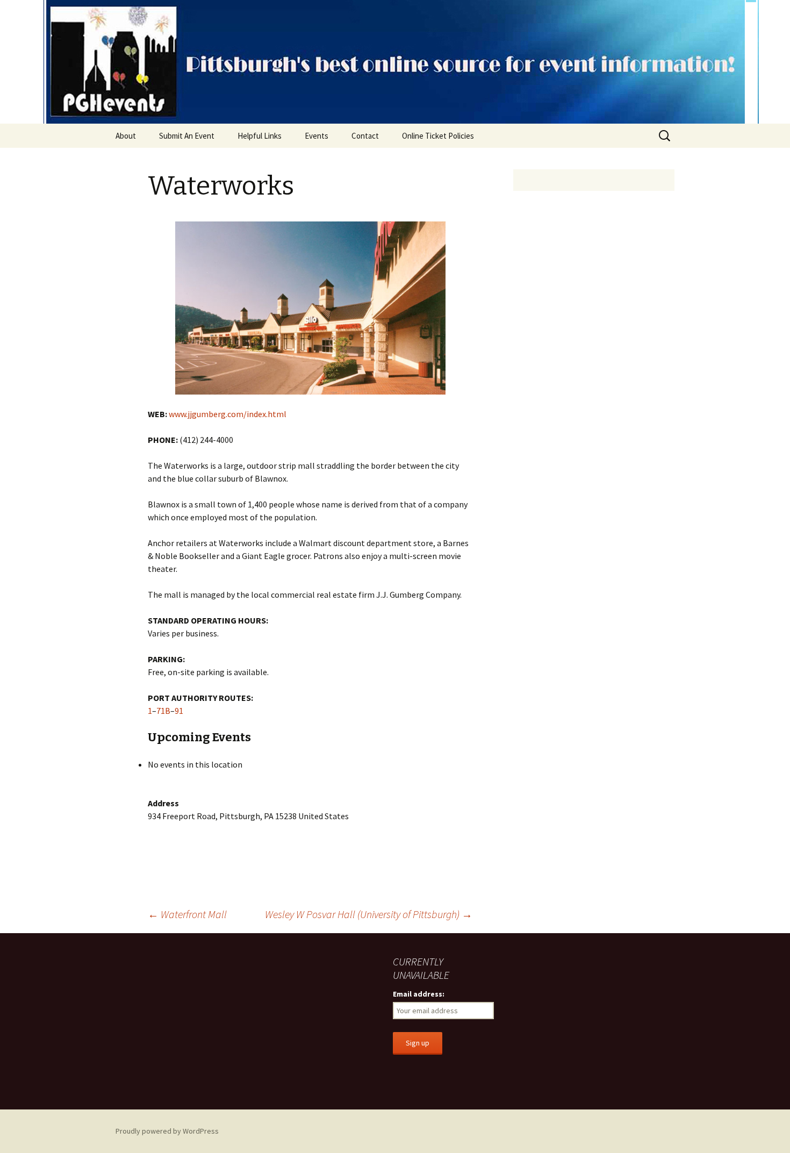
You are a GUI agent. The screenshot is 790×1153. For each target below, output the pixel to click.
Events (316, 136)
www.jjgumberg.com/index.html (227, 414)
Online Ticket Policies (438, 136)
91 (179, 710)
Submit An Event (186, 136)
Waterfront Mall (187, 914)
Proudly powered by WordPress (167, 1131)
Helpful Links (260, 136)
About (126, 136)
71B (163, 710)
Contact (365, 136)
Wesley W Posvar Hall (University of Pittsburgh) (368, 914)
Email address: (418, 994)
